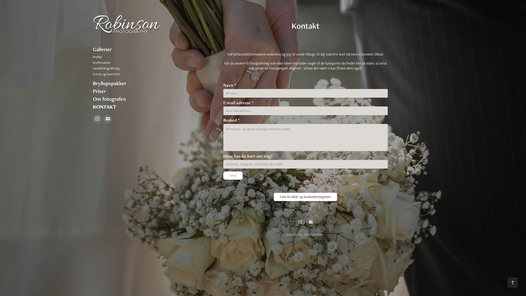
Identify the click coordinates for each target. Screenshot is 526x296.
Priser (99, 91)
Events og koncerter (106, 74)
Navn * (229, 85)
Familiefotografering (106, 68)
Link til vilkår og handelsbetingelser (305, 197)
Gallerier (102, 49)
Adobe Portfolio (313, 234)
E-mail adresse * (238, 103)
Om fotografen (109, 98)
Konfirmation (101, 62)
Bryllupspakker (109, 83)
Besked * (231, 120)
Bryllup (97, 57)
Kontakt (104, 106)
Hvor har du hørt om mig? (248, 156)
